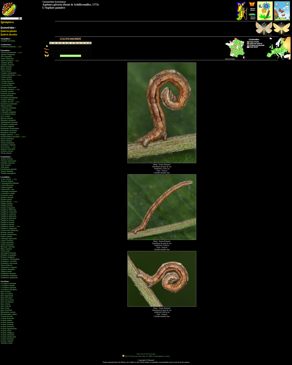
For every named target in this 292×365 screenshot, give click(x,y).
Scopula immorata (7, 322)
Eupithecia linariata (7, 224)
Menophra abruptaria (8, 120)
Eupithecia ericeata (7, 220)
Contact (167, 356)
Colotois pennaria (7, 81)
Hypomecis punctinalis (9, 104)
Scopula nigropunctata (9, 329)
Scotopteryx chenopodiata (10, 259)
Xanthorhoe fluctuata (8, 273)
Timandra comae (7, 343)
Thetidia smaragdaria (8, 173)
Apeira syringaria (7, 61)
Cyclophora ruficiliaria (9, 290)
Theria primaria (6, 153)
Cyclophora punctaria (8, 287)
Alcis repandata (6, 56)
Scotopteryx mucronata (9, 263)
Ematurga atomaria (7, 89)
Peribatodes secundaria (9, 130)
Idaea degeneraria (7, 296)
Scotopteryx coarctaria (9, 261)
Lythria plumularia (7, 243)
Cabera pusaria (6, 71)
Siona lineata (5, 147)
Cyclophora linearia (8, 285)
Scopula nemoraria (7, 326)
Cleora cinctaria (6, 79)
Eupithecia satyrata (7, 226)
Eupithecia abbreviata (8, 210)
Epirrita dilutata (6, 202)
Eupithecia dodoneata (8, 218)
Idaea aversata (6, 292)
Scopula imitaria (6, 320)
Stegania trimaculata (8, 149)
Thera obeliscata (6, 265)
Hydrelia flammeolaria (9, 234)
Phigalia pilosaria (7, 135)
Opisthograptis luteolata (9, 122)
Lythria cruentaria (7, 241)
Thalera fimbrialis (7, 171)
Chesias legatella (7, 187)
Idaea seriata (5, 308)
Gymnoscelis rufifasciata (9, 230)
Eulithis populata (7, 204)
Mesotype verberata (8, 247)
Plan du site (134, 356)
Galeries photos (9, 31)
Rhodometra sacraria (8, 312)
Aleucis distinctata (7, 59)
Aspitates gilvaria (7, 63)
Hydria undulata (6, 236)
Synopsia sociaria (7, 151)
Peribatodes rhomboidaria (10, 128)
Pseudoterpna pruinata (9, 169)
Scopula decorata (7, 316)
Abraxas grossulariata (8, 52)
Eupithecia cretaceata (8, 214)
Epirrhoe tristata (6, 200)
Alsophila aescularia (8, 41)
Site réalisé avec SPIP (145, 356)
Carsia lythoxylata (7, 185)
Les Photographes (158, 356)
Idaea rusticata (6, 306)
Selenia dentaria (6, 141)
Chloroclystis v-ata (7, 189)
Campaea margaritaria (8, 73)
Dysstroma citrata (7, 195)
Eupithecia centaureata (9, 212)
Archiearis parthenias (8, 47)
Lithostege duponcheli (9, 239)
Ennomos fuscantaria (8, 93)
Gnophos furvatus (7, 102)
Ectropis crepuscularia (8, 87)
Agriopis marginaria (8, 54)
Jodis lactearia (6, 165)
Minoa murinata (6, 249)
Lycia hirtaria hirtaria (8, 114)
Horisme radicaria (7, 232)
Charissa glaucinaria (8, 75)
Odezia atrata (5, 251)
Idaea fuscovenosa (7, 300)
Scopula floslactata (7, 318)
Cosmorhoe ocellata (8, 193)
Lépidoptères (7, 22)
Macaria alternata (7, 118)
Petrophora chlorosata (8, 132)
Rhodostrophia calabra (9, 314)
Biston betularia (6, 67)
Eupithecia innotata (7, 222)
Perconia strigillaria (7, 126)
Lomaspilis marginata (8, 112)
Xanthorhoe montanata (9, 275)
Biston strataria (6, 69)
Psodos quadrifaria (7, 139)
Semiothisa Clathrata (8, 145)
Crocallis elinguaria (7, 83)
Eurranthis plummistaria (9, 98)
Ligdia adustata (6, 110)
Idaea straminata (6, 310)
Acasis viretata (6, 179)
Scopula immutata (7, 324)
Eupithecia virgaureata (9, 228)
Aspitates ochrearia (7, 65)
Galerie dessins (9, 34)
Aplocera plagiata (7, 181)
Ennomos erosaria (7, 91)
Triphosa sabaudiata (8, 269)
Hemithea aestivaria (8, 163)
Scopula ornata (6, 331)
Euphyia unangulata (8, 208)
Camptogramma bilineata (10, 183)
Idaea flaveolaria (6, 298)
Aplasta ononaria (7, 159)
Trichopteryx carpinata (9, 267)
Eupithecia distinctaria (8, 216)
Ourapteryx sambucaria (9, 124)
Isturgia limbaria (6, 106)
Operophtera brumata (8, 253)
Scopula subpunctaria (8, 337)
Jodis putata (5, 167)
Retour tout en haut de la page (146, 354)
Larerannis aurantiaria (8, 108)
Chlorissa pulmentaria (8, 161)
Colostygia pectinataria (9, 191)
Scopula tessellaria (7, 339)
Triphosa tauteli (6, 271)
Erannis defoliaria (7, 95)
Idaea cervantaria (7, 294)
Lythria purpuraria (7, 245)
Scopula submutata (7, 335)
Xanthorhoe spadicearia (9, 278)
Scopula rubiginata (7, 333)
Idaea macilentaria (7, 302)
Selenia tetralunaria (7, 143)
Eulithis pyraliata (7, 206)
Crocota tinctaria (6, 85)
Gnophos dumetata (7, 100)
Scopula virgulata (7, 341)
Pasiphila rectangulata (8, 255)
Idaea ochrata (5, 304)
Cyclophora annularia (8, 283)
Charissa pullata (6, 77)
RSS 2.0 (126, 356)
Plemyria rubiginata (8, 257)
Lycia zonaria (5, 116)
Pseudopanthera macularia (10, 137)
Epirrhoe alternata (7, 197)
